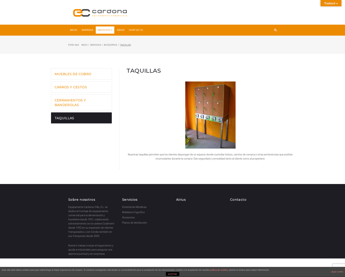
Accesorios (110, 45)
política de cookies (219, 270)
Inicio (84, 45)
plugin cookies (337, 272)
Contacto (238, 200)
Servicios (95, 45)
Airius (181, 200)
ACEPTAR (172, 274)
